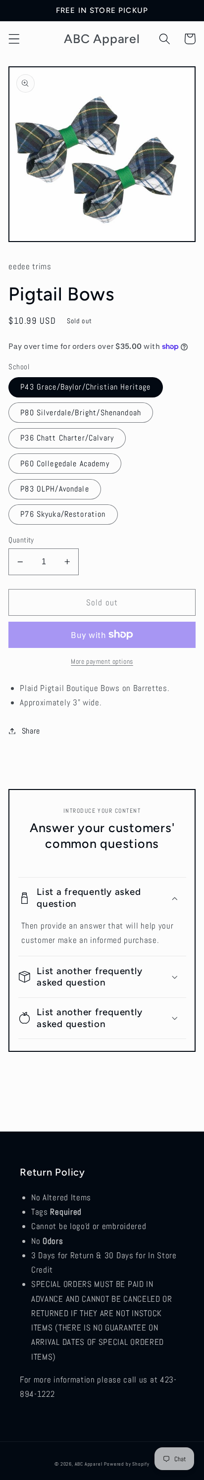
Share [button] (31, 731)
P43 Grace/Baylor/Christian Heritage (85, 387)
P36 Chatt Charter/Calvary (67, 438)
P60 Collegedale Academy (64, 463)
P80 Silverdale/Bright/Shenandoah (80, 412)
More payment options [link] (102, 661)
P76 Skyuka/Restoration (62, 514)
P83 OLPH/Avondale (54, 489)
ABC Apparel (88, 1464)
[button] (14, 38)
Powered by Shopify (127, 1464)
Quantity (21, 539)
